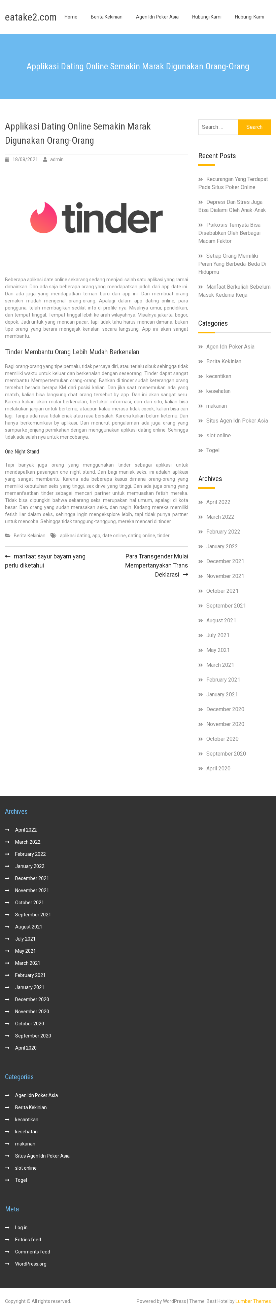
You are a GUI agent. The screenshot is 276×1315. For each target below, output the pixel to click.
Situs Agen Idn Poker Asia (237, 420)
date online (114, 535)
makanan (216, 406)
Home (71, 17)
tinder (163, 535)
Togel (212, 450)
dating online (141, 535)
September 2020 (226, 754)
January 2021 (222, 694)
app (96, 535)
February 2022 (223, 531)
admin (57, 159)
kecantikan (218, 376)
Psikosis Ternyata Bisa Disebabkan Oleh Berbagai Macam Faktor (229, 233)
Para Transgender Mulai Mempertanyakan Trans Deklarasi (156, 565)
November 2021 (225, 576)
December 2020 (225, 709)
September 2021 (226, 605)
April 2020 (218, 768)
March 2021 (220, 665)
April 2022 (218, 502)
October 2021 (222, 591)
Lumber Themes (253, 1301)
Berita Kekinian (107, 17)
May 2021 (218, 650)
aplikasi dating (75, 535)
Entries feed (28, 1239)
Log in (21, 1227)
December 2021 (225, 561)
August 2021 (221, 620)
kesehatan (218, 391)
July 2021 (218, 635)
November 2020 (225, 724)
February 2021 (223, 680)
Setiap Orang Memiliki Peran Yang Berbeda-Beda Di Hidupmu (232, 264)
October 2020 (222, 739)
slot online (218, 435)
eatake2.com (31, 17)
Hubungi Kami (206, 17)
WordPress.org (30, 1264)
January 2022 (222, 546)
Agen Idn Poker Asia (157, 17)
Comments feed (32, 1251)
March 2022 (220, 517)
